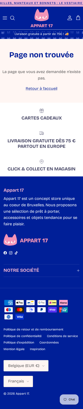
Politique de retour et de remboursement (33, 329)
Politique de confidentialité (23, 336)
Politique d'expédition (19, 342)
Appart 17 (22, 393)
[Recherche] (14, 18)
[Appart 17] (42, 18)
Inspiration (37, 349)
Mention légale (14, 349)
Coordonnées (49, 342)
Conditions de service (62, 336)
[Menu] (5, 18)
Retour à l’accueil (41, 88)
